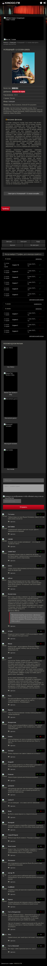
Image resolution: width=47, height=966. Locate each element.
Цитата (12, 521)
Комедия (13, 42)
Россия (12, 98)
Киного (5, 42)
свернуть (39, 259)
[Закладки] (41, 3)
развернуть (38, 304)
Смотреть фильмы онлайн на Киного (11, 3)
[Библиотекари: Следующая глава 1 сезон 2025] (23, 27)
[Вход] (44, 3)
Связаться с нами (7, 963)
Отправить (23, 507)
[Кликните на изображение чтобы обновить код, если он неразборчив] (23, 498)
